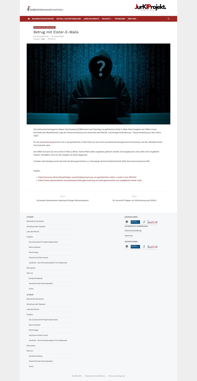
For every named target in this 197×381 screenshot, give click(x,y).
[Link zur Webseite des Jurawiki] (152, 224)
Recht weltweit (34, 247)
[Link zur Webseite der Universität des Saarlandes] (127, 223)
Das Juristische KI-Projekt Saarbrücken (43, 242)
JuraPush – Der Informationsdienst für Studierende (48, 263)
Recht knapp (33, 252)
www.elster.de (45, 142)
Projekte (106, 19)
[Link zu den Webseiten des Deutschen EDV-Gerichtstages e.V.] (144, 223)
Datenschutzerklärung (133, 231)
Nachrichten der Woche (43, 19)
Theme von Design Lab (116, 376)
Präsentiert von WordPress (95, 376)
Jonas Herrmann (43, 36)
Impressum (129, 236)
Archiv (31, 289)
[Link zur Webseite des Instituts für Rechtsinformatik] (135, 224)
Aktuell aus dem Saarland (68, 19)
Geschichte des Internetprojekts (41, 283)
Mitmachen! (120, 19)
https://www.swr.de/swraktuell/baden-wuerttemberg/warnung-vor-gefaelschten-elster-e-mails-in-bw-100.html (87, 177)
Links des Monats (91, 19)
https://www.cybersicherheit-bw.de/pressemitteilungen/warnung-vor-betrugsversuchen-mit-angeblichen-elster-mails (90, 180)
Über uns (132, 19)
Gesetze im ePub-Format (38, 258)
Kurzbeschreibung (35, 278)
